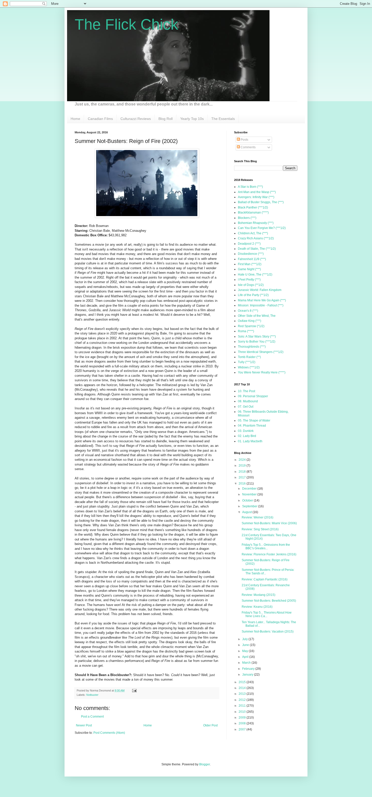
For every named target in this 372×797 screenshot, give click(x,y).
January (248, 674)
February (248, 668)
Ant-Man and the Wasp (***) (257, 192)
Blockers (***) (247, 218)
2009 (242, 717)
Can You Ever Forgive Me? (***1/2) (262, 228)
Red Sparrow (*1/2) (251, 326)
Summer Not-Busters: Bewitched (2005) (269, 600)
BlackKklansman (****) (253, 212)
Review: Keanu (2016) (257, 607)
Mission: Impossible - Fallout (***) (260, 305)
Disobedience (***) (251, 254)
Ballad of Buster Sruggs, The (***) (261, 202)
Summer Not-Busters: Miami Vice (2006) (269, 523)
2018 (242, 471)
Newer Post (84, 725)
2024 (242, 460)
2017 (242, 477)
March (247, 662)
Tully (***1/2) (246, 362)
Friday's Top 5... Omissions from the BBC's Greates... (266, 546)
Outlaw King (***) (249, 321)
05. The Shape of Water (254, 420)
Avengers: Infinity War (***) (256, 197)
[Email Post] (134, 690)
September (250, 506)
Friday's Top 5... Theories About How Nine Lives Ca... (267, 614)
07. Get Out (245, 406)
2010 (242, 712)
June (246, 645)
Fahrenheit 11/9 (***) (252, 259)
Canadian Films (100, 119)
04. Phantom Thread (252, 425)
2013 (242, 694)
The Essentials (223, 119)
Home (75, 119)
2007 (242, 729)
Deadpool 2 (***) (249, 243)
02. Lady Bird (247, 436)
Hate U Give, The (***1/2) (255, 274)
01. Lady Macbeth (250, 441)
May (245, 651)
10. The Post (246, 391)
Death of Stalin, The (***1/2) (257, 248)
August (247, 512)
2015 (242, 682)
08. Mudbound (248, 401)
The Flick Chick (126, 24)
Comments (248, 147)
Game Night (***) (249, 269)
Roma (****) (246, 331)
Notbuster (92, 694)
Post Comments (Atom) (109, 733)
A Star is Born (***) (250, 186)
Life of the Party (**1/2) (253, 295)
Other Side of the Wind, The (257, 316)
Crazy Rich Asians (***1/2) (256, 238)
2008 (242, 723)
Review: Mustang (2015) (258, 595)
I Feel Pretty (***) (249, 279)
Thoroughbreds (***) (252, 346)
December (249, 488)
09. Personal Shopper (253, 396)
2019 (242, 465)
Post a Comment (92, 716)
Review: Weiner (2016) (257, 517)
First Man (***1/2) (249, 264)
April (245, 657)
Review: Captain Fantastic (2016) (264, 579)
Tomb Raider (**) (249, 357)
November (249, 494)
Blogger (204, 764)
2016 (242, 483)
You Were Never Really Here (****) (261, 372)
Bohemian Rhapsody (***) (256, 223)
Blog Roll (165, 119)
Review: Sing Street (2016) (260, 529)
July (245, 639)
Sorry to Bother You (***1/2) (256, 341)
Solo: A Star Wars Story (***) (257, 336)
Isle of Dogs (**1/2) (251, 285)
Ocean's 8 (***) (248, 310)
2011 (242, 705)
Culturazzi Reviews (135, 119)
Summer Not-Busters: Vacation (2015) (268, 631)
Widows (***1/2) (249, 367)
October (248, 500)
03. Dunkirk (246, 431)
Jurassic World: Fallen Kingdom (259, 290)
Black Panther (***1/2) (253, 207)
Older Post (210, 725)
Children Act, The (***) (253, 233)
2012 (242, 700)
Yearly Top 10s (192, 119)
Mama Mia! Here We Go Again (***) (262, 300)
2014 (242, 688)
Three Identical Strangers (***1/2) (260, 352)
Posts (244, 139)
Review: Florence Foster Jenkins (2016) (269, 554)
